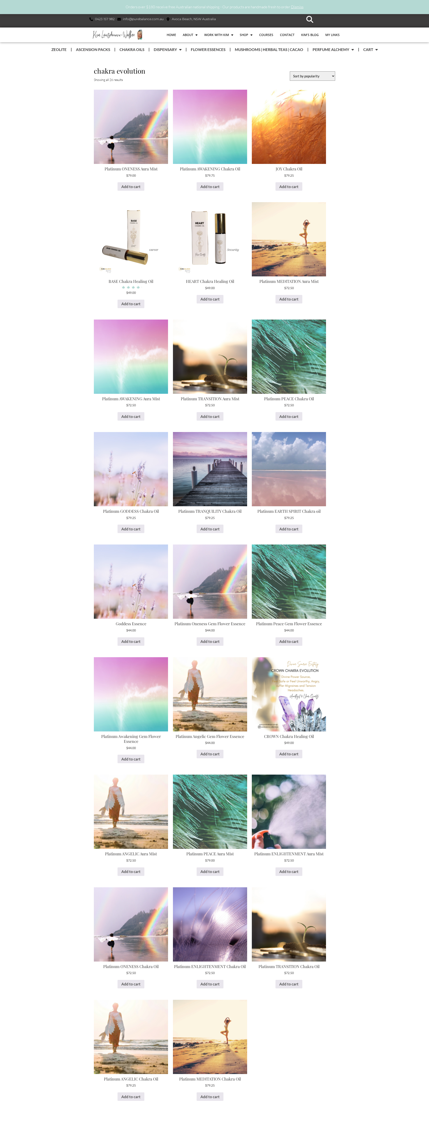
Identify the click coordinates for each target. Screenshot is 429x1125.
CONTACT (287, 35)
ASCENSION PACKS (93, 49)
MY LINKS (332, 35)
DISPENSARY (165, 49)
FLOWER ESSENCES (208, 49)
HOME (171, 35)
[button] (309, 19)
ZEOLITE (59, 49)
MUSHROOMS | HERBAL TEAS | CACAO (269, 49)
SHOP (244, 35)
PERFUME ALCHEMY (331, 49)
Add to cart (131, 186)
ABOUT (188, 35)
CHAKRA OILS (132, 49)
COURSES (266, 35)
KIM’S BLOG (310, 35)
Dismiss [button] (297, 6)
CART (368, 49)
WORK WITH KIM (216, 35)
